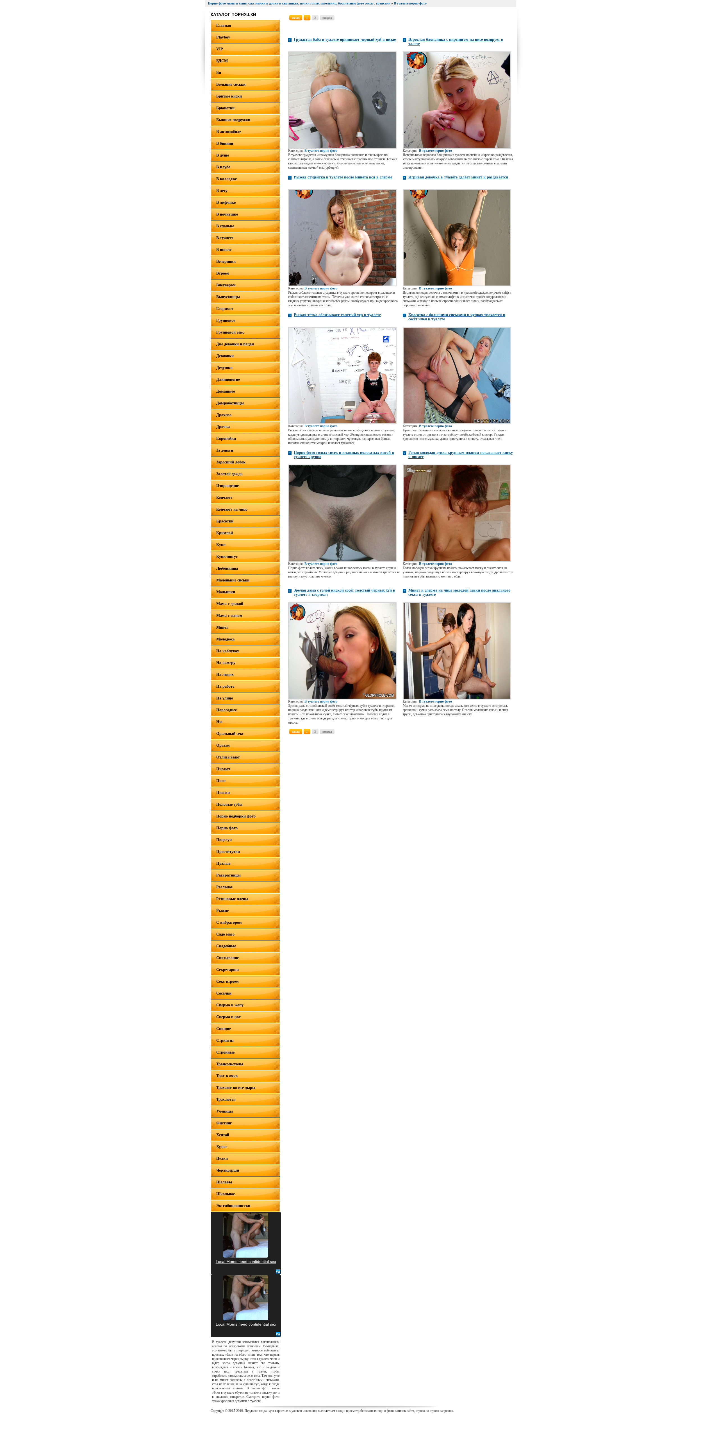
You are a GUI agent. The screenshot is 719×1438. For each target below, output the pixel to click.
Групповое (225, 320)
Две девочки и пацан (235, 344)
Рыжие (222, 911)
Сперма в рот (228, 1017)
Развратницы (228, 875)
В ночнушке (227, 214)
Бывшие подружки (233, 120)
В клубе (223, 167)
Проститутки (228, 852)
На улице (224, 698)
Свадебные (226, 946)
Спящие (223, 1029)
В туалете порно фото (320, 151)
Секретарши (227, 970)
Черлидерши (227, 1170)
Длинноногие (228, 379)
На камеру (225, 663)
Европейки (226, 438)
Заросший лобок (230, 462)
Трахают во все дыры (235, 1088)
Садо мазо (225, 934)
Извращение (227, 486)
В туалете (224, 238)
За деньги (224, 450)
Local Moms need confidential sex (246, 1261)
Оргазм (223, 745)
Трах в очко (227, 1076)
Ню (219, 722)
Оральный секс (230, 734)
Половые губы (229, 804)
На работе (225, 686)
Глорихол (224, 309)
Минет (222, 627)
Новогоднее (226, 710)
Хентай (222, 1135)
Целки (222, 1158)
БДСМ (222, 61)
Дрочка (223, 427)
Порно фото (227, 828)
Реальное (224, 887)
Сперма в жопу (230, 1005)
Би (218, 73)
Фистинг (224, 1123)
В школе (223, 250)
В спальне (225, 226)
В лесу (221, 191)
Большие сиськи (230, 84)
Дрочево (223, 415)
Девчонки (225, 356)
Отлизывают (228, 757)
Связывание (227, 958)
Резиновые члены (232, 899)
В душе (222, 155)
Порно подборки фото (236, 816)
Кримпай (224, 533)
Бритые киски (229, 96)
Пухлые (223, 863)
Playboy (223, 37)
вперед (327, 17)
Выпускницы (228, 297)
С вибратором (229, 922)
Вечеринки (226, 261)
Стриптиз (225, 1040)
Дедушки (224, 368)
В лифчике (226, 202)
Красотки (224, 521)
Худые (221, 1147)
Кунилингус (227, 556)
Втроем (222, 273)
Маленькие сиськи (232, 580)
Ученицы (224, 1111)
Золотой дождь (229, 474)
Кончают (224, 497)
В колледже (226, 179)
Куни (221, 545)
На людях (225, 674)
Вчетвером (226, 285)
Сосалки (223, 993)
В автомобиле (228, 132)
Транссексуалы (229, 1064)
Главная (223, 25)
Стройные (225, 1052)
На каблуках (227, 651)
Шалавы (224, 1182)
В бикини (224, 143)
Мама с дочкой (229, 604)
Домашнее (225, 391)
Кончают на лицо (231, 509)
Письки (223, 793)
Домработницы (230, 403)
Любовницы (227, 568)
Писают (223, 769)
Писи (221, 781)
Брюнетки (225, 108)
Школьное (225, 1194)
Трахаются (226, 1099)
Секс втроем (227, 981)
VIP (219, 49)
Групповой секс (230, 332)
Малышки (225, 592)
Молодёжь (225, 639)
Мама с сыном (229, 615)
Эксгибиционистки (233, 1206)
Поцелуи (224, 840)
